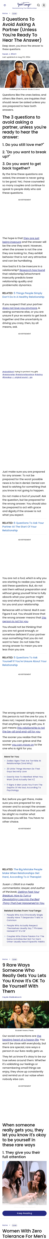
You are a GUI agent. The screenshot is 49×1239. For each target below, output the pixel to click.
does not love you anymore (19, 308)
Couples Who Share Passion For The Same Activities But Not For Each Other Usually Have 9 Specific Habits (26, 939)
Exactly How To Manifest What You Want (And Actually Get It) (25, 778)
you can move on (23, 744)
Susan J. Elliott (9, 54)
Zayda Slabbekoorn (12, 997)
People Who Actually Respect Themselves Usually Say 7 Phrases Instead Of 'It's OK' (24, 928)
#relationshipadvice (24, 374)
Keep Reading (24, 1213)
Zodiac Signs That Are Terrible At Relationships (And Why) (24, 762)
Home (5, 13)
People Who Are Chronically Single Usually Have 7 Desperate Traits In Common (25, 918)
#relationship (8, 374)
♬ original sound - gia (22, 377)
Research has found (32, 270)
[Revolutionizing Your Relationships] (24, 4)
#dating (39, 374)
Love (14, 13)
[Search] (38, 5)
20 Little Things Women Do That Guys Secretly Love (23, 770)
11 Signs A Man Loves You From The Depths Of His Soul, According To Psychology (24, 787)
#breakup (7, 377)
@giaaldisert (8, 371)
